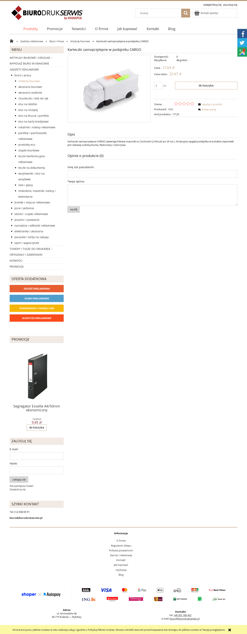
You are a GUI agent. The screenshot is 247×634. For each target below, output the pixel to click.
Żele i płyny (25, 185)
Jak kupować (121, 565)
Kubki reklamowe (37, 298)
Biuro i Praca (22, 75)
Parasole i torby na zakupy (31, 237)
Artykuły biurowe (29, 81)
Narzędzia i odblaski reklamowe (34, 225)
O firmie (121, 540)
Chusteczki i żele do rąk (33, 98)
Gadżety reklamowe (24, 69)
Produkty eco (26, 144)
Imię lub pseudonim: (81, 167)
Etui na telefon (27, 104)
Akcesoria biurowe (30, 87)
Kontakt (121, 560)
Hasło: (14, 463)
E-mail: (14, 449)
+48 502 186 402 (182, 615)
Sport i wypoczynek (26, 243)
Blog (121, 574)
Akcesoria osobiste (30, 92)
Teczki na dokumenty (31, 168)
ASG (170, 109)
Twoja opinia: (76, 181)
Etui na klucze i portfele (33, 116)
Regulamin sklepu (121, 545)
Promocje (17, 266)
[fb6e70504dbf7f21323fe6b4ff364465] (109, 89)
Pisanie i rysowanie (26, 220)
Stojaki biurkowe (28, 150)
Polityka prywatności (121, 550)
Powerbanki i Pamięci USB (36, 308)
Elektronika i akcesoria (28, 231)
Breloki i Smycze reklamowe (32, 202)
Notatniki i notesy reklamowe (36, 127)
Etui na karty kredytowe (33, 121)
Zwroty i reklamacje (121, 555)
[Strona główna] (47, 15)
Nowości (16, 260)
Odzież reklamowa (37, 288)
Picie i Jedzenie (24, 208)
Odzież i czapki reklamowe (31, 214)
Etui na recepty (28, 110)
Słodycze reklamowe (36, 318)
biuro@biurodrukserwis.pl (185, 618)
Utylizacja (121, 570)
